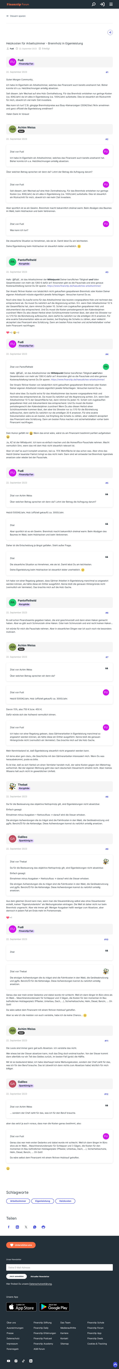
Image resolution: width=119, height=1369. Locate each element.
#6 (107, 612)
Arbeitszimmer (18, 1201)
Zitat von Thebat (18, 861)
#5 (107, 483)
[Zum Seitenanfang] (115, 1364)
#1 (107, 72)
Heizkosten (65, 1201)
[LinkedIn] (31, 1361)
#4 (107, 354)
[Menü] (111, 4)
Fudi (12, 48)
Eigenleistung (42, 1201)
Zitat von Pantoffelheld (21, 366)
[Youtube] (8, 1361)
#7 (107, 657)
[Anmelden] (102, 4)
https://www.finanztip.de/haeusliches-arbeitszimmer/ (74, 285)
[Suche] (93, 4)
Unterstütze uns (23, 1245)
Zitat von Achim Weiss (21, 495)
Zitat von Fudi (17, 151)
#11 (106, 1040)
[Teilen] (110, 32)
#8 (107, 796)
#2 (107, 139)
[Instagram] (16, 1361)
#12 (106, 1094)
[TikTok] (23, 1361)
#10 (106, 939)
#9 (107, 849)
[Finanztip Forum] (18, 4)
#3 (107, 272)
